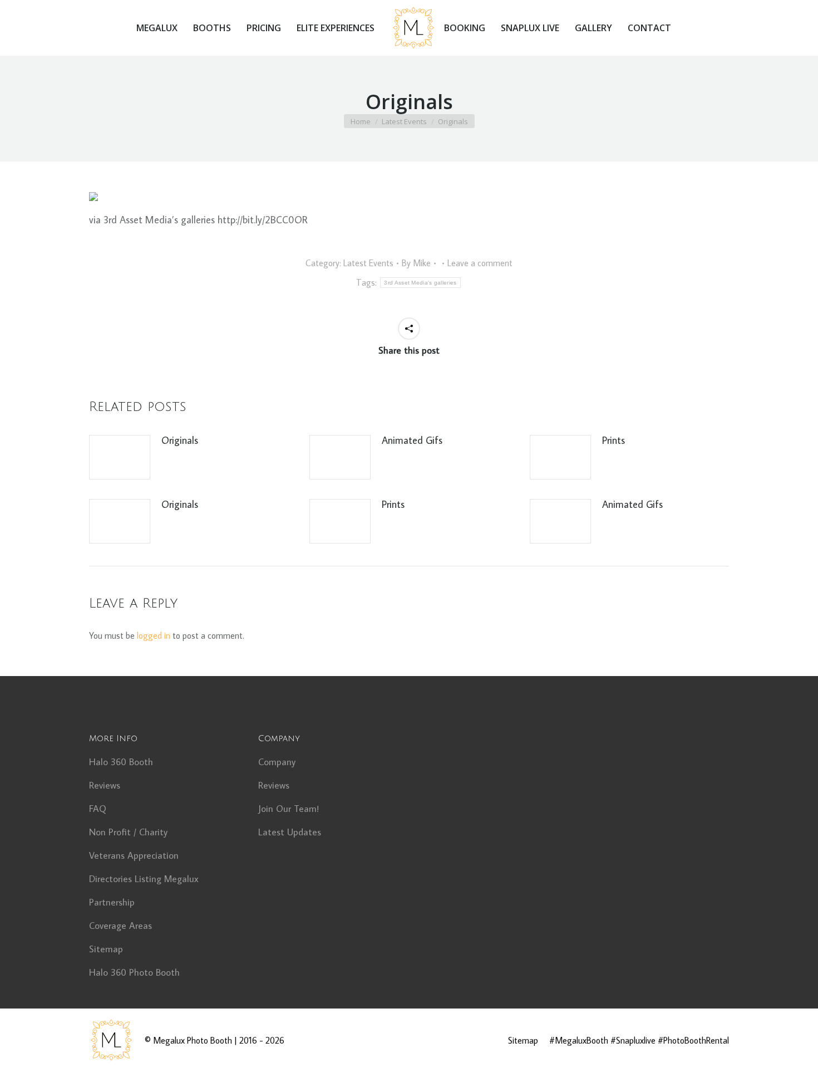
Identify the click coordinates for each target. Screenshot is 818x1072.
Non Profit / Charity (128, 832)
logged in (153, 635)
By (416, 262)
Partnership (112, 902)
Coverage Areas (120, 925)
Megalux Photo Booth (192, 1040)
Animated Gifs (412, 440)
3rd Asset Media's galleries (420, 283)
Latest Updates (289, 832)
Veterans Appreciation (134, 855)
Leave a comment (480, 262)
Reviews (104, 785)
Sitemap (106, 949)
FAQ (97, 808)
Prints (613, 440)
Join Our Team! (288, 808)
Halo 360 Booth (121, 762)
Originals (179, 440)
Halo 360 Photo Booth (134, 972)
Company (276, 762)
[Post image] (119, 457)
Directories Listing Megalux (144, 879)
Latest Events (368, 262)
